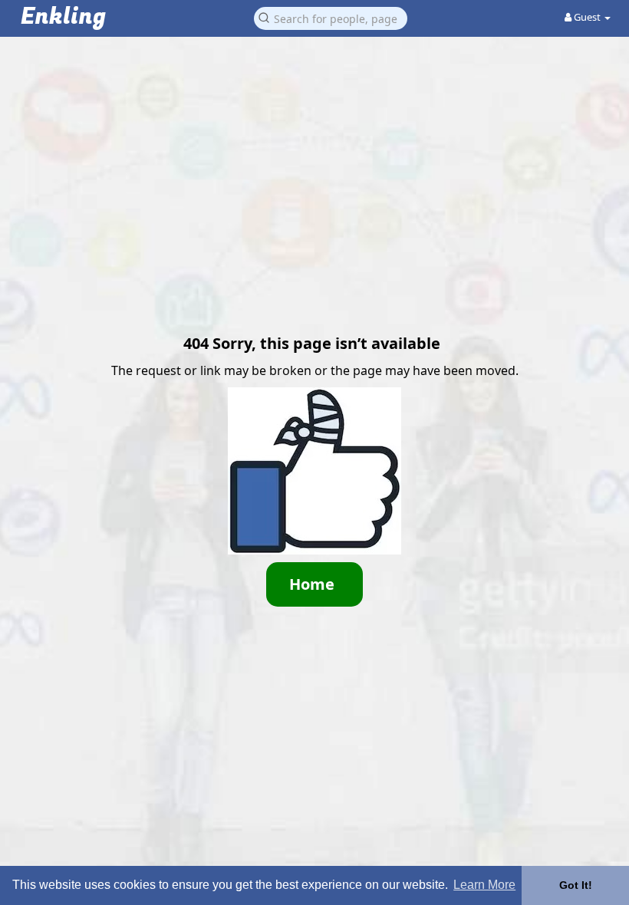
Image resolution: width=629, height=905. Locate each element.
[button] (331, 17)
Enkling (63, 17)
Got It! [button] (575, 885)
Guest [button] (587, 17)
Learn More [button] (484, 884)
